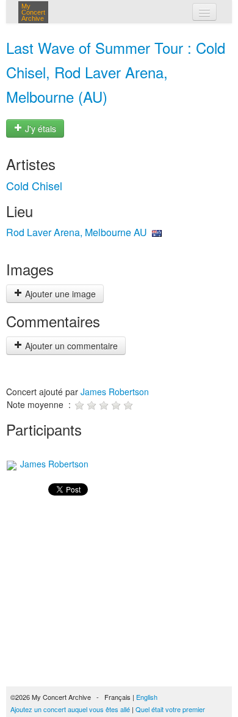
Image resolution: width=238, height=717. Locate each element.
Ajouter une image (59, 294)
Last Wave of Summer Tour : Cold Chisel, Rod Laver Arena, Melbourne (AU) (115, 72)
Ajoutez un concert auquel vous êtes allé (70, 709)
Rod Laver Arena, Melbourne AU (76, 232)
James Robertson (115, 391)
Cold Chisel (34, 185)
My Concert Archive (33, 12)
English (146, 697)
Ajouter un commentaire (70, 346)
